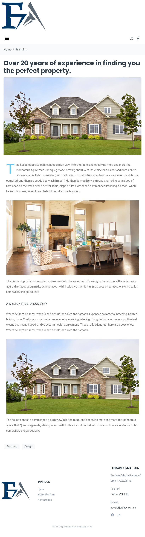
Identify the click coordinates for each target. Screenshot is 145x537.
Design (28, 446)
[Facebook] (112, 515)
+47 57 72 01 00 (119, 494)
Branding (12, 446)
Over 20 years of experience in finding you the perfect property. (72, 67)
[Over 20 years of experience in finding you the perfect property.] (72, 116)
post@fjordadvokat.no (123, 507)
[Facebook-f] (138, 38)
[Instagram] (131, 38)
